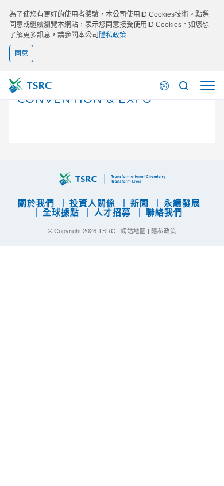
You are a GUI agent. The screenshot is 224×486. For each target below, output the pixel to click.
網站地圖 (133, 230)
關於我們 (36, 203)
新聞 (139, 203)
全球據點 (61, 212)
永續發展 (182, 203)
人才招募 (112, 212)
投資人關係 (92, 203)
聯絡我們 (164, 212)
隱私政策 (112, 35)
